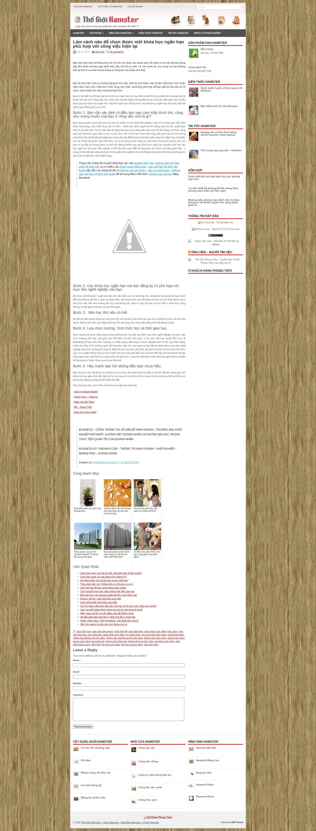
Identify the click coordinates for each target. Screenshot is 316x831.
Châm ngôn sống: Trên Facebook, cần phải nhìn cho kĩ (109, 620)
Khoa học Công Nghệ (85, 412)
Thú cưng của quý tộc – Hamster (221, 150)
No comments (116, 52)
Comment (78, 695)
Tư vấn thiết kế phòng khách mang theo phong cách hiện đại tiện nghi (213, 189)
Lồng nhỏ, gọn (147, 799)
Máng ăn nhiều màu (93, 797)
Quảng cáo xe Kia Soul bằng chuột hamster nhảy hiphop (218, 133)
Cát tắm (85, 760)
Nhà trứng (207, 49)
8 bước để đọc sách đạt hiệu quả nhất (100, 598)
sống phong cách (81, 644)
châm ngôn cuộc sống (155, 631)
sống (177, 641)
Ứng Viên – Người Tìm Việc (211, 252)
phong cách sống (176, 638)
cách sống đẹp (135, 631)
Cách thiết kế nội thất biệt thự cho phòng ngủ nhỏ (214, 177)
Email (76, 672)
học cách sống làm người (154, 635)
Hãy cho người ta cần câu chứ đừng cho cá (103, 624)
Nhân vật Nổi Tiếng (84, 402)
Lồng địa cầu (146, 747)
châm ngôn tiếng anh (132, 166)
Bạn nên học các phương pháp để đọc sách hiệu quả (108, 595)
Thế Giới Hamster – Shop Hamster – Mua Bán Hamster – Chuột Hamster (120, 822)
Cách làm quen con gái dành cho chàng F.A (103, 576)
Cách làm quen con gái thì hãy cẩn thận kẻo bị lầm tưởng (111, 573)
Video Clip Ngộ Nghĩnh (207, 33)
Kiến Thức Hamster (151, 33)
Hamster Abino (205, 796)
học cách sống (133, 635)
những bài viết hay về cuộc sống (89, 638)
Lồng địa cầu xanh (150, 787)
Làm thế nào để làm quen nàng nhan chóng (103, 587)
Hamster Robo (205, 784)
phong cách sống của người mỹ (88, 641)
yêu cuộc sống (151, 644)
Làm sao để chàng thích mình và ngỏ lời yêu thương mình (111, 609)
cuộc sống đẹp (94, 635)
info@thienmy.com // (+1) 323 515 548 (116, 462)
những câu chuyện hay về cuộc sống (124, 638)
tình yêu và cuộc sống (132, 644)
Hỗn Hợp (99, 52)
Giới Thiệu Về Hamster (110, 6)
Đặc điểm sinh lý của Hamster (219, 106)
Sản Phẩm (96, 33)
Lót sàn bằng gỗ (91, 785)
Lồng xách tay (197, 67)
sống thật (95, 644)
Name (77, 660)
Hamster (78, 33)
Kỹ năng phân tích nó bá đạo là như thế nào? (104, 580)
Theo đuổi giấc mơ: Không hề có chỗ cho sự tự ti (106, 584)
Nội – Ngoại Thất (83, 407)
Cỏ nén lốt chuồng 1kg (95, 747)
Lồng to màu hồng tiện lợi (154, 774)
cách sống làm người (102, 631)
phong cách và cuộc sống (141, 641)
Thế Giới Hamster (82, 6)
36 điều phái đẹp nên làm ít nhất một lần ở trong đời (108, 617)
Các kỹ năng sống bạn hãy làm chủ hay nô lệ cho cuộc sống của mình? (118, 606)
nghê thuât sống (176, 635)
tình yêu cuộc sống (110, 644)
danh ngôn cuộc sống (114, 635)
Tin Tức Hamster (178, 33)
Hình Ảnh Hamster (121, 33)
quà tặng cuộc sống (164, 641)
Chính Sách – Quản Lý (86, 396)
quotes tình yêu (144, 163)
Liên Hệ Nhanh (135, 6)
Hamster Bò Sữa (206, 747)
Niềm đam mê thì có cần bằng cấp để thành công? (107, 613)
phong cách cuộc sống (155, 638)
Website (77, 683)
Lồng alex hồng (148, 761)
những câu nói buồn (133, 170)
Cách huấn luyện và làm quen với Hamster (221, 89)
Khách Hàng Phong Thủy (211, 270)
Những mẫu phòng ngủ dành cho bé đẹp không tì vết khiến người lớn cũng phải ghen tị (213, 202)
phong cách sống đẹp (116, 641)
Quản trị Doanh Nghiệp (86, 391)
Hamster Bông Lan (207, 760)
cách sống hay (84, 631)
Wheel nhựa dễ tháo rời (95, 772)
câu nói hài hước (158, 170)
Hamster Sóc (204, 772)
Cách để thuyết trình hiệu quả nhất (98, 602)
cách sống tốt (120, 631)
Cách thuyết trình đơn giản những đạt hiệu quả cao (107, 591)
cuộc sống (172, 631)
